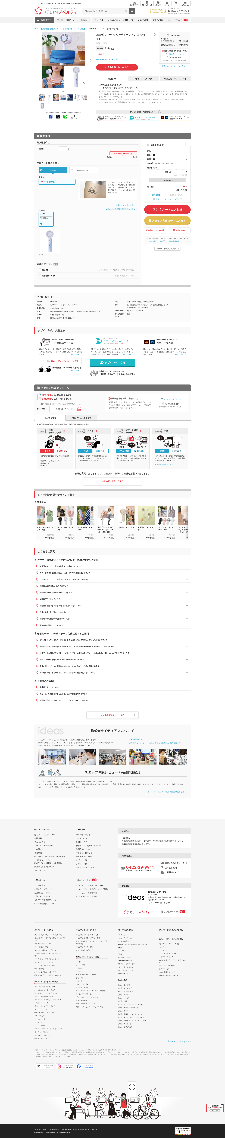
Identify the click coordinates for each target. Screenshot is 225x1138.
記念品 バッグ (123, 998)
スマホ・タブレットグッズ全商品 (171, 939)
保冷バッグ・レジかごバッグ (44, 1006)
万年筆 (120, 954)
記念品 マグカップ (125, 988)
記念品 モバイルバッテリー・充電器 (131, 1017)
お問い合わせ (181, 230)
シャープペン (122, 951)
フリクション (122, 935)
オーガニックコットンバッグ (44, 990)
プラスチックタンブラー (43, 943)
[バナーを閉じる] (221, 1104)
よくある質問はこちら (154, 241)
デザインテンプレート (85, 867)
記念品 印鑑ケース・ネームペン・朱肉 (132, 1020)
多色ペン (121, 947)
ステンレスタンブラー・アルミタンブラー (49, 935)
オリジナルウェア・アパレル (86, 930)
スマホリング (164, 969)
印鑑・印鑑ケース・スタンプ (86, 1003)
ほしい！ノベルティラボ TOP (91, 885)
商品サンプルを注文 (156, 230)
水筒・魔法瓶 (39, 968)
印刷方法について (83, 849)
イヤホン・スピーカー (167, 957)
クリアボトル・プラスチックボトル (46, 959)
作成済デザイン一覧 (84, 856)
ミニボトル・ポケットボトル (44, 965)
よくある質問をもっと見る (112, 715)
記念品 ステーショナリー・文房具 (130, 1004)
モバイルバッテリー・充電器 (169, 944)
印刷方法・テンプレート (175, 78)
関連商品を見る (175, 241)
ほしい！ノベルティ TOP (44, 834)
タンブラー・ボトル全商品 (43, 930)
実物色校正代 (47, 275)
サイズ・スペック (143, 78)
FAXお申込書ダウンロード (45, 903)
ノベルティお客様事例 (88, 892)
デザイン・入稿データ (65, 20)
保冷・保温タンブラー (42, 947)
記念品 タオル (123, 1011)
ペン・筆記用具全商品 (125, 930)
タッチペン (163, 947)
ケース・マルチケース (84, 994)
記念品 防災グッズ (125, 1027)
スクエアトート (39, 1025)
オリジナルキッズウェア (84, 950)
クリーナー (80, 981)
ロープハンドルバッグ (42, 1032)
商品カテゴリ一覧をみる (178, 1041)
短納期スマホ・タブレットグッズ (171, 975)
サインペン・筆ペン (125, 957)
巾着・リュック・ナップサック (45, 1012)
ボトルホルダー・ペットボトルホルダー (48, 975)
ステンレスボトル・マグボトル (45, 950)
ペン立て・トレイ (82, 987)
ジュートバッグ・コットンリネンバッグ (48, 1028)
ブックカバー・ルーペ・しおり (87, 997)
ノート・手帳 (80, 965)
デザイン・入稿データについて (89, 845)
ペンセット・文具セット (126, 967)
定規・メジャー (81, 1000)
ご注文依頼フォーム (42, 896)
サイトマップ (39, 870)
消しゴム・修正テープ (125, 970)
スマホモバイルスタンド (167, 953)
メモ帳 (78, 961)
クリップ (79, 971)
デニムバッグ (39, 1016)
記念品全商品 (122, 980)
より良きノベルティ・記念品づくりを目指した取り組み (153, 742)
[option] (47, 522)
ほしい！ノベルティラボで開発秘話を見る (166, 792)
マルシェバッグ (39, 1019)
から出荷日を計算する (57, 394)
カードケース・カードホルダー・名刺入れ (91, 990)
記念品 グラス (123, 994)
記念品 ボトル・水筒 (125, 991)
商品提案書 (156, 195)
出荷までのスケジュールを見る (173, 66)
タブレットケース (165, 950)
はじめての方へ (114, 20)
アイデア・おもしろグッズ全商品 (171, 930)
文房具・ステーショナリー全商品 (87, 956)
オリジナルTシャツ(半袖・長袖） (87, 935)
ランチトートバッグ (41, 1009)
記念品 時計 (122, 1001)
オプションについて (84, 852)
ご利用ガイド (128, 20)
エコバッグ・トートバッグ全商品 (46, 981)
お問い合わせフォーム (176, 54)
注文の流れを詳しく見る (112, 481)
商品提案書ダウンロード (105, 59)
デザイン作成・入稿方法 (166, 248)
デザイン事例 (158, 20)
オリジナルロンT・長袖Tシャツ (87, 947)
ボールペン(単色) (124, 941)
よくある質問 (143, 20)
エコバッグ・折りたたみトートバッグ (47, 999)
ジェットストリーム (125, 938)
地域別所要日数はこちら (164, 464)
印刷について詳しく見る (125, 205)
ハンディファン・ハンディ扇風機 (73, 29)
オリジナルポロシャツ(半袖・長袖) (88, 938)
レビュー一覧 (81, 860)
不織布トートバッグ (41, 1003)
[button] (91, 60)
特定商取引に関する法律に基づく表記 (49, 856)
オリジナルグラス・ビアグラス (45, 972)
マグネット (80, 968)
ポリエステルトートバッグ (43, 996)
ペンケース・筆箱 (82, 984)
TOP (36, 29)
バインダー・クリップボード (86, 974)
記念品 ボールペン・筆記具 (128, 1007)
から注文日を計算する (57, 399)
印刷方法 (84, 20)
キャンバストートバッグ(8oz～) (45, 993)
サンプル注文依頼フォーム (45, 900)
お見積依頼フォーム (42, 892)
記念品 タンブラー (125, 985)
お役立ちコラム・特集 (88, 896)
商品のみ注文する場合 (81, 417)
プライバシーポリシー (43, 845)
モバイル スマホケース (167, 965)
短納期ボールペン (124, 973)
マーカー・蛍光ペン (125, 960)
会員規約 (38, 852)
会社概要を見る (136, 739)
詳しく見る (75, 354)
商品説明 (112, 78)
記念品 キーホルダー (125, 1023)
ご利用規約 (38, 849)
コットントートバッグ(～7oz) (44, 986)
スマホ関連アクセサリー (167, 972)
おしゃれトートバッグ (42, 1035)
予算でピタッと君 (83, 834)
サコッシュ (38, 1022)
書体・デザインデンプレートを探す (64, 361)
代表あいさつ (39, 842)
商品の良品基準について (44, 866)
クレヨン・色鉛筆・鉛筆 (126, 964)
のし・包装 (99, 20)
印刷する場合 (50, 417)
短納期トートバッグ (41, 1038)
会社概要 (38, 838)
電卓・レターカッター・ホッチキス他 (89, 1007)
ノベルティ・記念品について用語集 (93, 889)
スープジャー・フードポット (44, 962)
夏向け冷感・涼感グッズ (49, 29)
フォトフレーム (81, 978)
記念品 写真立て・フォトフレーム (130, 1014)
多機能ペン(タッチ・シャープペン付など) (132, 944)
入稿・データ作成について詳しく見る (120, 209)
